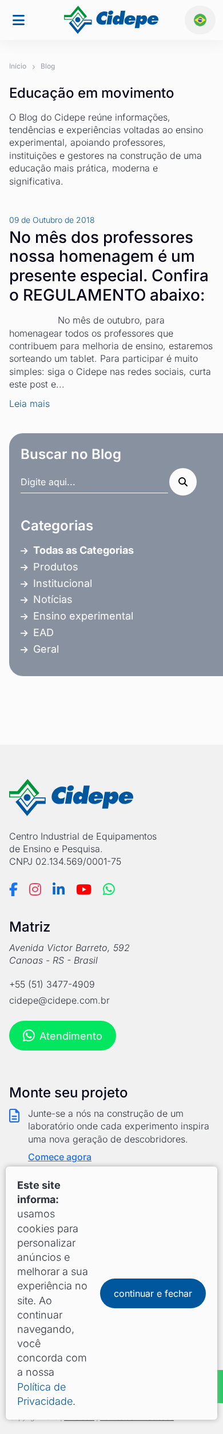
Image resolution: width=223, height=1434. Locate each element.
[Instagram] (35, 889)
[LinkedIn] (59, 889)
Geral (46, 649)
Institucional (62, 583)
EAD (43, 632)
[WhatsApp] (109, 889)
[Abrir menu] (19, 20)
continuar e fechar (153, 1293)
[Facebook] (13, 889)
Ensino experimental (83, 616)
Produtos (55, 567)
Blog (48, 66)
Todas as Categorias (83, 550)
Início (17, 66)
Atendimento (70, 1036)
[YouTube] (83, 889)
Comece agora (59, 1157)
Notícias (53, 599)
